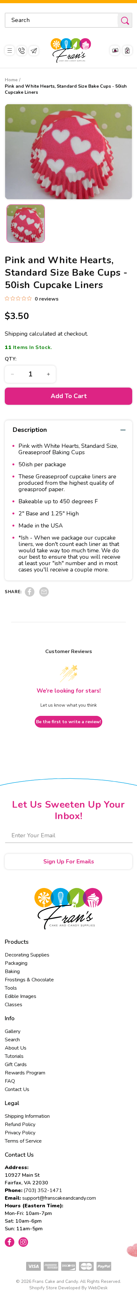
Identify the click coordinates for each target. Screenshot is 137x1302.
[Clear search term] (111, 20)
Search (12, 1039)
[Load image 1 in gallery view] (25, 223)
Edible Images (20, 996)
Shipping (16, 334)
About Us (15, 1047)
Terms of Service (23, 1141)
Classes (13, 1004)
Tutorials (14, 1056)
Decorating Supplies (27, 954)
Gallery (12, 1031)
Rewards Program (25, 1072)
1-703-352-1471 (21, 50)
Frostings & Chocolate (29, 979)
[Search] (125, 20)
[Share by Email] (44, 595)
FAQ (10, 1081)
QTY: (11, 358)
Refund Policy (20, 1124)
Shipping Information (27, 1116)
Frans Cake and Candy (55, 1281)
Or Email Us (34, 50)
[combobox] (68, 20)
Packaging (16, 963)
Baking (12, 971)
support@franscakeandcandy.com (59, 1198)
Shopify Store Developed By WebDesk (68, 1288)
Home (11, 80)
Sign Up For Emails (68, 861)
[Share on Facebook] (29, 595)
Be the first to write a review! (68, 722)
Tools (11, 988)
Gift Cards (16, 1064)
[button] (9, 50)
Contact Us (17, 1089)
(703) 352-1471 (43, 1190)
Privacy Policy (20, 1132)
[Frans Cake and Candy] (71, 50)
